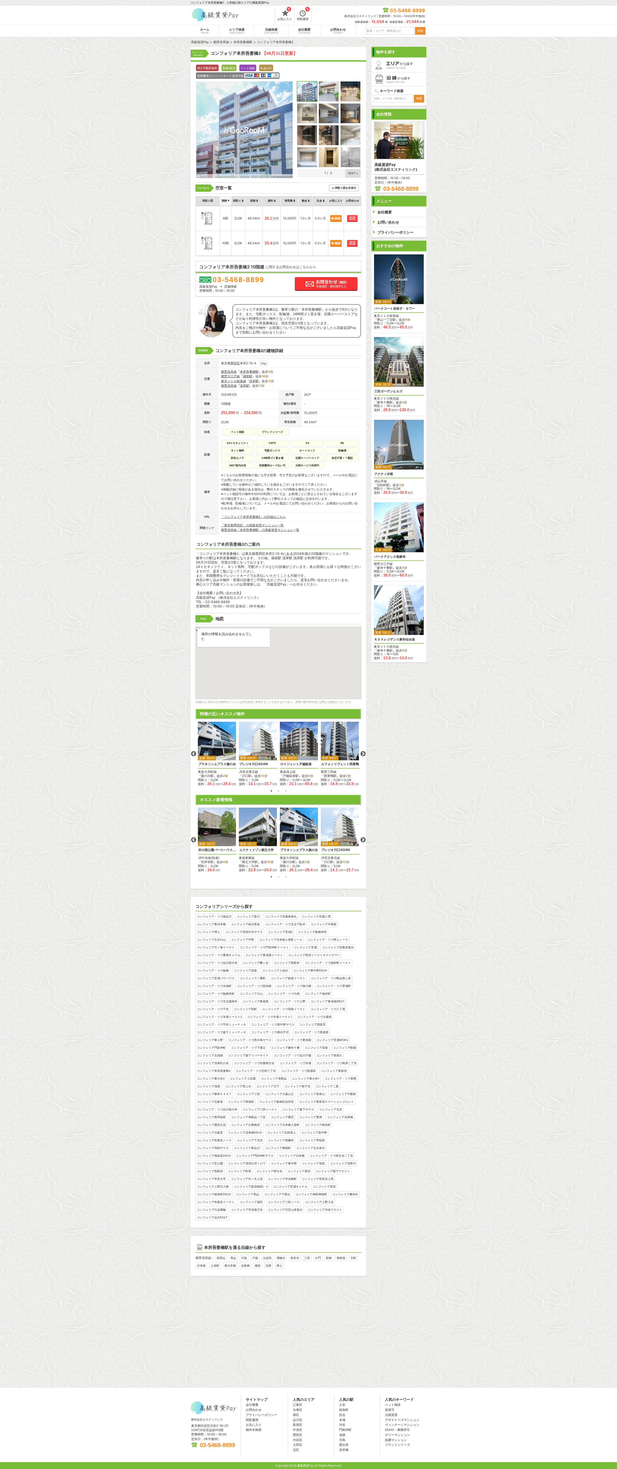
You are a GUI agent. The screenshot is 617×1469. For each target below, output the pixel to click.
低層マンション (396, 1440)
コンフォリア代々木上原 (247, 1179)
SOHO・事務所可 (397, 1430)
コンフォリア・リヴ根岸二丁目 (336, 1063)
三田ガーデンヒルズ (388, 391)
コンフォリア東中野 (284, 1163)
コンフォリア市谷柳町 (282, 1179)
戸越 (255, 1258)
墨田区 (235, 363)
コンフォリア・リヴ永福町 (214, 986)
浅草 (268, 1265)
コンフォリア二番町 (253, 978)
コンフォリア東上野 (210, 1040)
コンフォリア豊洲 (310, 1117)
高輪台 (281, 1258)
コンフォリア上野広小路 (213, 1186)
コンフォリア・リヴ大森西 (314, 1017)
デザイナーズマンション (402, 1420)
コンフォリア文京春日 (310, 1148)
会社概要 (304, 31)
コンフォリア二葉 (327, 1086)
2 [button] (278, 791)
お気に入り (284, 14)
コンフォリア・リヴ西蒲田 (298, 1071)
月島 (342, 1440)
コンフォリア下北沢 (250, 1140)
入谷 (342, 1405)
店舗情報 (230, 286)
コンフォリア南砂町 (318, 993)
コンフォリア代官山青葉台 (285, 1209)
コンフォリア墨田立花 (211, 1125)
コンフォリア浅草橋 (340, 1117)
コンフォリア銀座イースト (288, 978)
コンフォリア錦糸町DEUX (214, 1194)
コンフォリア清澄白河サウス (244, 932)
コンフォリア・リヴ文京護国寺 (217, 1001)
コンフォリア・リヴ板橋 (213, 970)
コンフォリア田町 (245, 1009)
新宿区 (297, 1425)
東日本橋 (230, 1265)
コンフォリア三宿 (248, 1094)
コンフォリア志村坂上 (281, 1132)
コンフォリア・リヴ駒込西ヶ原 (330, 978)
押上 (279, 1265)
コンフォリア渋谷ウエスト (325, 1209)
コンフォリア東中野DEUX (310, 970)
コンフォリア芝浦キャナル (290, 1186)
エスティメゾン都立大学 (256, 850)
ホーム (204, 31)
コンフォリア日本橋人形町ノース (280, 939)
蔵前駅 (247, 376)
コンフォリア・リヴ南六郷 (293, 986)
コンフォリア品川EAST (212, 1217)
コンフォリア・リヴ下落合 (248, 1047)
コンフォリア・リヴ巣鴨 (340, 1078)
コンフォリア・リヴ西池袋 (254, 986)
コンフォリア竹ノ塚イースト (216, 947)
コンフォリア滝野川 (343, 1163)
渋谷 (342, 1425)
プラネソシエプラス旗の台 (217, 764)
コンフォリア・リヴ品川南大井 (217, 1109)
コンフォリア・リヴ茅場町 (333, 986)
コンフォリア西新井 (287, 963)
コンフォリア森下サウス (298, 1109)
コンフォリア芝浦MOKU (332, 1040)
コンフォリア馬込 (247, 1194)
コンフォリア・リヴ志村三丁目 (255, 1071)
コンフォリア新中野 (314, 1132)
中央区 (297, 1430)
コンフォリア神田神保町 (311, 1194)
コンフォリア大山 (251, 993)
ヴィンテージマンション (402, 1425)
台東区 (297, 1410)
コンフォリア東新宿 (334, 1071)
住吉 (342, 1415)
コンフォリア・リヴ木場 (295, 1063)
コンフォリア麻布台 (345, 1194)
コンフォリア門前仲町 (211, 1047)
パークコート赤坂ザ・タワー (394, 308)
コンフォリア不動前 (343, 1094)
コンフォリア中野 (242, 939)
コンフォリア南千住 (297, 1086)
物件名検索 (254, 1430)
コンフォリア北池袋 (210, 1055)
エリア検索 (237, 31)
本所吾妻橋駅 (249, 372)
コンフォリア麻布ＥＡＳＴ (214, 1094)
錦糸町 (344, 1410)
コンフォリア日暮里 (210, 1132)
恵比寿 (344, 1445)
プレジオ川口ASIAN (253, 764)
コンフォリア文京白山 (211, 939)
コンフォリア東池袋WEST (327, 1001)
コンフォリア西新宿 (210, 1171)
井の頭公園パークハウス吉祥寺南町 (217, 850)
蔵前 (258, 1265)
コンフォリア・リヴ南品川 (214, 916)
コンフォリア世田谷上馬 (318, 1179)
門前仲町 (345, 1430)
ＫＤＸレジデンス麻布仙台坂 (394, 639)
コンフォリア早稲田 (312, 1140)
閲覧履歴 (302, 14)
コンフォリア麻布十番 (285, 1047)
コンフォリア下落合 (277, 1194)
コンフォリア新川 (248, 916)
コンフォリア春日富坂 (245, 924)
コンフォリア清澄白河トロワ (247, 1163)
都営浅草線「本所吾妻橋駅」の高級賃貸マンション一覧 (260, 530)
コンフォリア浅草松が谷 (213, 1063)
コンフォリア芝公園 (210, 1163)
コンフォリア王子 (267, 1086)
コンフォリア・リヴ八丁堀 (327, 1009)
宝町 (353, 1258)
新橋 (329, 1258)
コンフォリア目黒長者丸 (281, 916)
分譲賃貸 (391, 1415)
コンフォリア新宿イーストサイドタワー (314, 955)
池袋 (342, 1435)
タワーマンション (397, 1435)
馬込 (233, 1258)
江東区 (297, 1405)
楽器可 (389, 1410)
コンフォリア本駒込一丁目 (248, 1117)
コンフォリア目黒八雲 (316, 916)
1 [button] (271, 791)
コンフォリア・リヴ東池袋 (293, 1040)
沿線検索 (271, 31)
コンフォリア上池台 (275, 970)
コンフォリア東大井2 (211, 1078)
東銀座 (341, 1258)
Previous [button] (193, 754)
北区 (296, 1450)
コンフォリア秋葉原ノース (214, 1140)
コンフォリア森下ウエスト (332, 1171)
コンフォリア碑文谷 (269, 1171)
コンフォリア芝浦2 (280, 932)
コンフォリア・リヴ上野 (289, 1001)
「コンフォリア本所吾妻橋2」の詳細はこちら (253, 517)
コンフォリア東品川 (247, 1148)
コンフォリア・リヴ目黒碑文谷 (254, 1063)
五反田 (267, 1258)
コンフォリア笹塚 (316, 1047)
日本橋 (201, 1265)
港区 (296, 1415)
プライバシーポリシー (261, 1415)
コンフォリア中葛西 (323, 924)
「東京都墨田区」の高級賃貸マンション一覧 (252, 525)
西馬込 (221, 1258)
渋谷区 (297, 1440)
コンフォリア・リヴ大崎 (284, 993)
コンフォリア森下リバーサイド (248, 1055)
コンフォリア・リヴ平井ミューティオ (221, 1024)
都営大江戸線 (230, 376)
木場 (342, 1420)
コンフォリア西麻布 (281, 1140)
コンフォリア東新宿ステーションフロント (326, 1101)
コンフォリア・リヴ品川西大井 (217, 963)
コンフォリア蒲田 (251, 1202)
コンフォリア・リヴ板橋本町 (216, 993)
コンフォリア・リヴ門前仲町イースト (264, 947)
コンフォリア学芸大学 (211, 1179)
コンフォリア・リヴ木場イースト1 (269, 1017)
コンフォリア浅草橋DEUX (245, 1132)
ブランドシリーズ (397, 1445)
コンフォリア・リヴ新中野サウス (273, 1024)
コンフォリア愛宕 (282, 1117)
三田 (307, 1258)
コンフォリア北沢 (330, 1109)
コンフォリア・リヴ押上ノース (328, 939)
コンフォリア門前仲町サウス (255, 1155)
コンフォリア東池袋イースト (264, 955)
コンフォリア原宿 (324, 1186)
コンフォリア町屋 (239, 1171)
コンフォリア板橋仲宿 (312, 932)
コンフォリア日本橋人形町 (282, 1125)
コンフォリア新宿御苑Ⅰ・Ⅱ (251, 1186)
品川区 (297, 1420)
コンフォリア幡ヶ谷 (255, 963)
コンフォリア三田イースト (259, 1109)
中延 (244, 1258)
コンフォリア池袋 (208, 1086)
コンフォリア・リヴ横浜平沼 (270, 1032)
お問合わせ (338, 31)
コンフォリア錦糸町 (318, 1125)
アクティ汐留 (383, 474)
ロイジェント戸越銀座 (296, 764)
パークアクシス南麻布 (390, 556)
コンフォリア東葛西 (255, 1001)
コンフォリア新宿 (298, 1171)
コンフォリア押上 (208, 932)
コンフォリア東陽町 (278, 1148)
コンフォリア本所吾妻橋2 (213, 1071)
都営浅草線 (229, 372)
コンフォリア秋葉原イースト (216, 1202)
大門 (318, 1258)
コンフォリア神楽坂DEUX (214, 1155)
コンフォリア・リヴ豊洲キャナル (218, 955)
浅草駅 (254, 381)
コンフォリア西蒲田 (241, 1101)
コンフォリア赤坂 (245, 970)
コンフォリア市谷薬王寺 (247, 1209)
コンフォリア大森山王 (279, 1094)
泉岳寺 (294, 1258)
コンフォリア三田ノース (284, 1202)
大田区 (297, 1445)
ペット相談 (393, 1405)
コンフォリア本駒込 (274, 1078)
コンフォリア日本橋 (292, 1155)
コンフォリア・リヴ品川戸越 (292, 1055)
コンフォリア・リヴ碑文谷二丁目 (331, 1155)
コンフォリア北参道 (210, 1101)
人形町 (215, 1265)
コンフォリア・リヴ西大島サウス (249, 1040)
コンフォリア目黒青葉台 (338, 947)
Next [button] (363, 754)
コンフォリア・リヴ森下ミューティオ (221, 1032)
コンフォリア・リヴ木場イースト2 (219, 1017)
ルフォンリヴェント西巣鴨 (340, 764)
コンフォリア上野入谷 (319, 1202)
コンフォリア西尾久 (329, 1055)
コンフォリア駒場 (344, 1047)
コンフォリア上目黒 (243, 1078)
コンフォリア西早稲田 (211, 1117)
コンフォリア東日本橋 (211, 924)
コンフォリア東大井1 (305, 1078)
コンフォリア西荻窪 (313, 1024)
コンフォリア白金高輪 (211, 1209)
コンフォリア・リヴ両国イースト (283, 1009)
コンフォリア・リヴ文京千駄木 (285, 924)
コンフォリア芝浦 (305, 947)
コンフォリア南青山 (312, 1094)
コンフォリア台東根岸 (245, 1125)
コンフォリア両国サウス (213, 1148)
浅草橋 (245, 1265)
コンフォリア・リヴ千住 (213, 1009)
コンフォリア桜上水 (238, 1086)
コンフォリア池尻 (313, 1163)
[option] (217, 754)
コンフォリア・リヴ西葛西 (311, 1032)
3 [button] (285, 791)
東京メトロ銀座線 (233, 381)
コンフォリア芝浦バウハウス (216, 978)
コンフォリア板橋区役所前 (276, 1101)
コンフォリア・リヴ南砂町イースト (328, 963)
